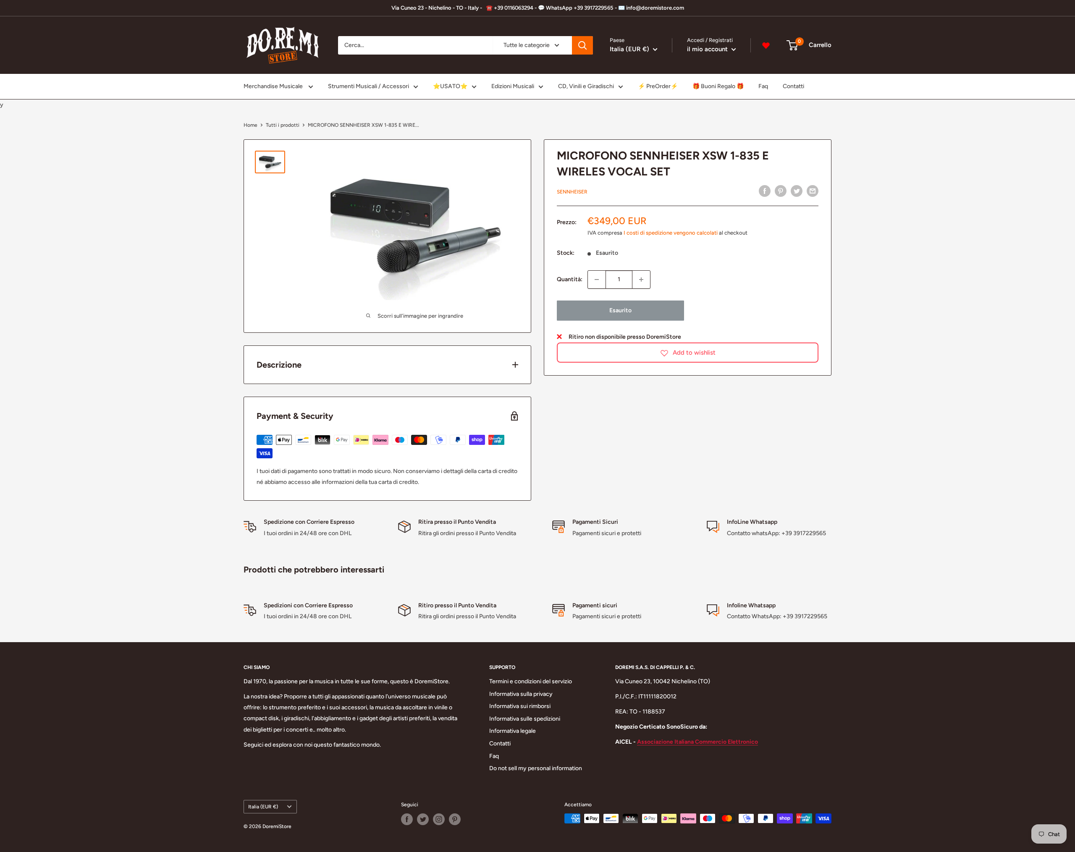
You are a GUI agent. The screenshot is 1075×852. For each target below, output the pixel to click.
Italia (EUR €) (263, 807)
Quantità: (569, 279)
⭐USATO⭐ (450, 86)
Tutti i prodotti (282, 125)
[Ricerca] (582, 45)
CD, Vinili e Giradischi (586, 86)
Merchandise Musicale (274, 86)
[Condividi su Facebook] (765, 191)
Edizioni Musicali (512, 86)
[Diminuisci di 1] (597, 279)
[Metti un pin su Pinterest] (781, 191)
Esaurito (620, 310)
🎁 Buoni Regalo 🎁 (718, 86)
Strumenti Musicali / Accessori (368, 86)
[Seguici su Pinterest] (455, 819)
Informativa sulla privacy (521, 694)
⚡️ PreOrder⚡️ (658, 86)
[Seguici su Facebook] (407, 819)
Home (250, 125)
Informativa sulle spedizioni (524, 718)
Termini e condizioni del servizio (530, 681)
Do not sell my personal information (535, 768)
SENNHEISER (572, 192)
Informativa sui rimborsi (520, 706)
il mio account (708, 49)
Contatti (793, 86)
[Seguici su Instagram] (439, 819)
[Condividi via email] (812, 191)
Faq (763, 86)
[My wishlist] (766, 45)
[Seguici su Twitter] (423, 819)
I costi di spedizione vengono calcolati (671, 233)
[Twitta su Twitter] (796, 191)
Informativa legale (512, 730)
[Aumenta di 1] (641, 279)
